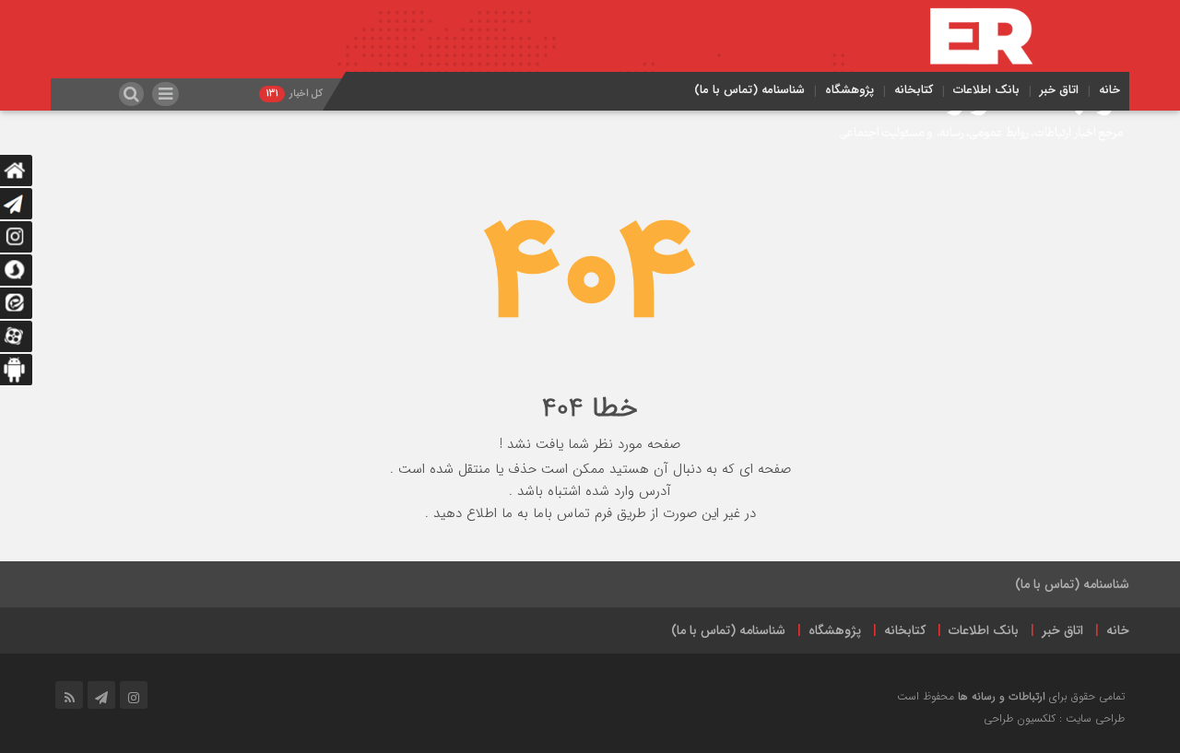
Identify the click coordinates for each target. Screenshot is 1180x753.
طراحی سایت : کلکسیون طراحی (1054, 718)
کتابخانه (913, 90)
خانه (1109, 90)
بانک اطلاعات (986, 90)
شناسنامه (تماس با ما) (749, 90)
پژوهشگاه (849, 90)
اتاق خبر (1059, 90)
